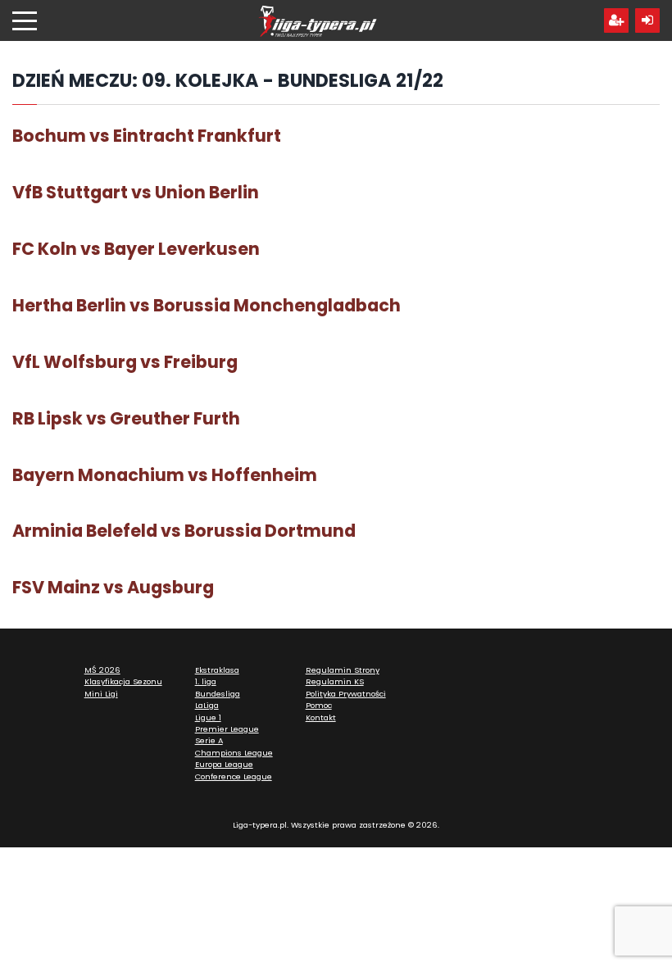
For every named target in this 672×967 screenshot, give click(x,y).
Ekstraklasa (217, 670)
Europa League (224, 764)
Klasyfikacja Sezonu (123, 681)
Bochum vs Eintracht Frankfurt (146, 136)
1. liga (205, 681)
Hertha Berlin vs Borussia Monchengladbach (206, 305)
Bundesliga (217, 693)
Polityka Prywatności (346, 693)
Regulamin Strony (342, 670)
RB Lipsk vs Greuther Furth (126, 418)
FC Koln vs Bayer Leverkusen (136, 249)
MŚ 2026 (102, 670)
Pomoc (319, 705)
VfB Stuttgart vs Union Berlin (135, 192)
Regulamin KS (335, 681)
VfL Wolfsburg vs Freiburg (125, 362)
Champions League (234, 752)
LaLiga (207, 705)
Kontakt (321, 717)
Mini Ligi (101, 693)
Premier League (227, 729)
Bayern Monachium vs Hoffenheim (164, 475)
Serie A (209, 740)
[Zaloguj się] (647, 20)
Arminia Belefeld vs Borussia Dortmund (184, 531)
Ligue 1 (208, 717)
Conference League (233, 776)
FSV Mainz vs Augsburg (113, 587)
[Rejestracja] (616, 20)
